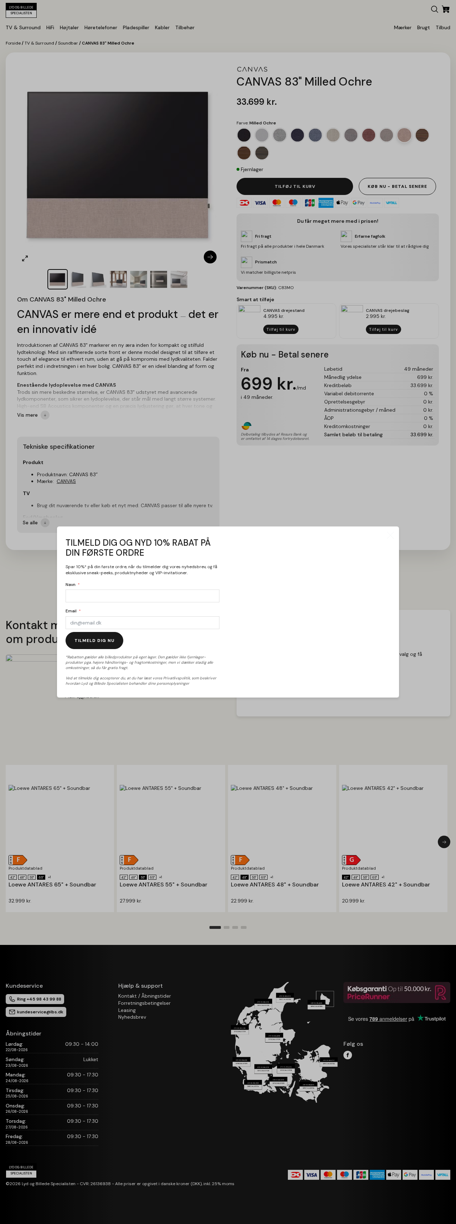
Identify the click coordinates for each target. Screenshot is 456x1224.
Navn (71, 584)
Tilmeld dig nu (94, 640)
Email (71, 611)
